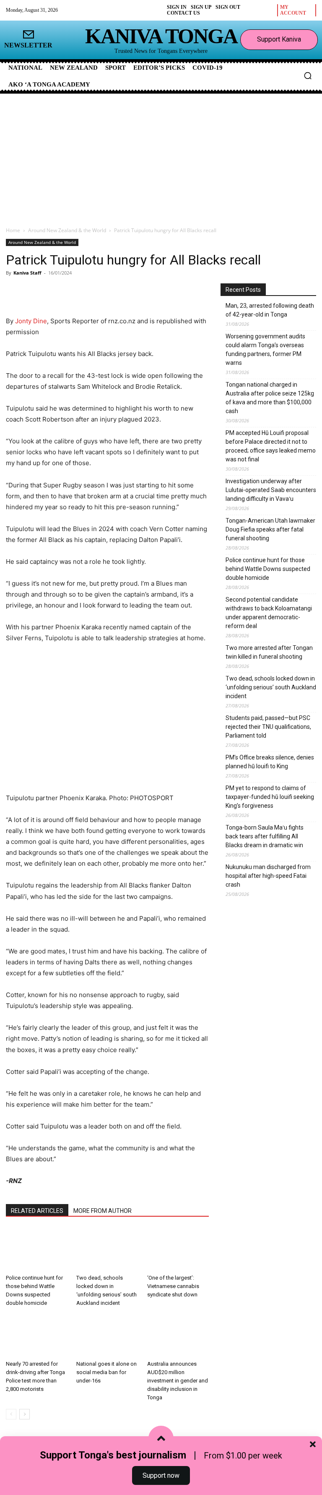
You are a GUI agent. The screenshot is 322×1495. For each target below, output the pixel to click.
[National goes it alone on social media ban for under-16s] (107, 1335)
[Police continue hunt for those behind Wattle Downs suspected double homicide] (37, 1249)
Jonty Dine (31, 321)
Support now (161, 1475)
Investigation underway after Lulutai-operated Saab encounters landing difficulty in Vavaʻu (271, 490)
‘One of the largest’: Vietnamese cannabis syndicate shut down (173, 1286)
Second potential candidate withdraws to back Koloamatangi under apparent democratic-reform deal (269, 612)
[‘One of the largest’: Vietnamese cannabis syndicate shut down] (178, 1249)
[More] (105, 291)
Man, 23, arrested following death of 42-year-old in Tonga (270, 310)
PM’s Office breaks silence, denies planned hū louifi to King (270, 762)
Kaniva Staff (27, 273)
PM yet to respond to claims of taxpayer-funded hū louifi (270, 797)
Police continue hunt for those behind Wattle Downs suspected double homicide (268, 569)
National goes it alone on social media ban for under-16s (106, 1372)
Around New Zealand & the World (67, 230)
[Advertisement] (161, 156)
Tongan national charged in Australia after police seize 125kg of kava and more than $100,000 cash (270, 397)
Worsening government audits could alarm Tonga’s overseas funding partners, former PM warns (265, 349)
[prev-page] (11, 1414)
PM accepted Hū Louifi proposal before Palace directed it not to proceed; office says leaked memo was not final (271, 446)
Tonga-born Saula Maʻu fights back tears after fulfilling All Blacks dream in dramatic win (265, 836)
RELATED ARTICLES (37, 1210)
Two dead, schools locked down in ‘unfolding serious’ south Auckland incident (271, 687)
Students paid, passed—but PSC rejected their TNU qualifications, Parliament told (268, 727)
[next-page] (24, 1414)
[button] (307, 75)
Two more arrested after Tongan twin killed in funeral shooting (269, 652)
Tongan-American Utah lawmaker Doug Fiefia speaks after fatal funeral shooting (270, 529)
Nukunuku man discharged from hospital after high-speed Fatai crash (268, 876)
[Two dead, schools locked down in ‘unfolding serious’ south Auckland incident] (107, 1249)
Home (13, 230)
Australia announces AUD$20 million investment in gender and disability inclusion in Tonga (177, 1381)
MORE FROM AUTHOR (102, 1210)
